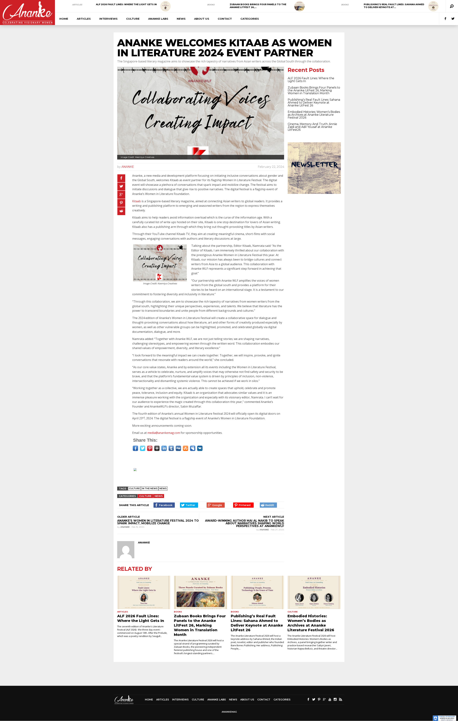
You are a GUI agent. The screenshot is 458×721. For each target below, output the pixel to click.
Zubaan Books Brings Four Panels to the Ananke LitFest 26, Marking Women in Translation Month (314, 90)
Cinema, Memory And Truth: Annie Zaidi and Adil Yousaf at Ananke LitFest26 (312, 126)
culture (134, 488)
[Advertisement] (202, 474)
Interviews (108, 18)
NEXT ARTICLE (273, 516)
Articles (77, 4)
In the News (149, 488)
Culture (133, 18)
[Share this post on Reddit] (121, 211)
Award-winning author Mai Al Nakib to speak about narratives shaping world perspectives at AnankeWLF (244, 523)
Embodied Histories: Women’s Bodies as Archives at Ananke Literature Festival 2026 (314, 114)
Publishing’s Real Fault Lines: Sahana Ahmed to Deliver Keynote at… (394, 6)
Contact (225, 18)
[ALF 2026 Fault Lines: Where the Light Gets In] (165, 6)
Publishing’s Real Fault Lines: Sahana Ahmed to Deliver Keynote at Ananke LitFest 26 (314, 102)
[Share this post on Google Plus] (121, 195)
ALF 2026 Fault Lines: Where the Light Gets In (126, 4)
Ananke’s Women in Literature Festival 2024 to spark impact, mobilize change (158, 522)
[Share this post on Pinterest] (121, 203)
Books (211, 4)
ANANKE (127, 166)
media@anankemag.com (163, 433)
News (181, 18)
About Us (201, 18)
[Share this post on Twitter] (121, 186)
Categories (249, 18)
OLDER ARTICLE (128, 516)
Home (63, 18)
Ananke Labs (158, 18)
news (163, 488)
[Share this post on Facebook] (121, 178)
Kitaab (136, 201)
